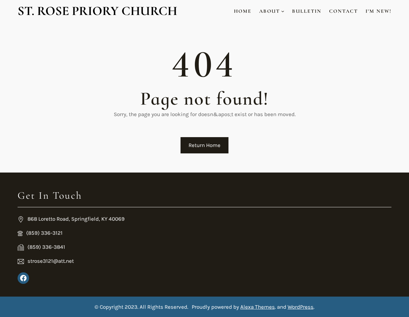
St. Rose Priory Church (97, 11)
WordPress (300, 307)
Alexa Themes (257, 307)
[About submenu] (282, 11)
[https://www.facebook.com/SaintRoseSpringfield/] (23, 278)
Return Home (204, 145)
